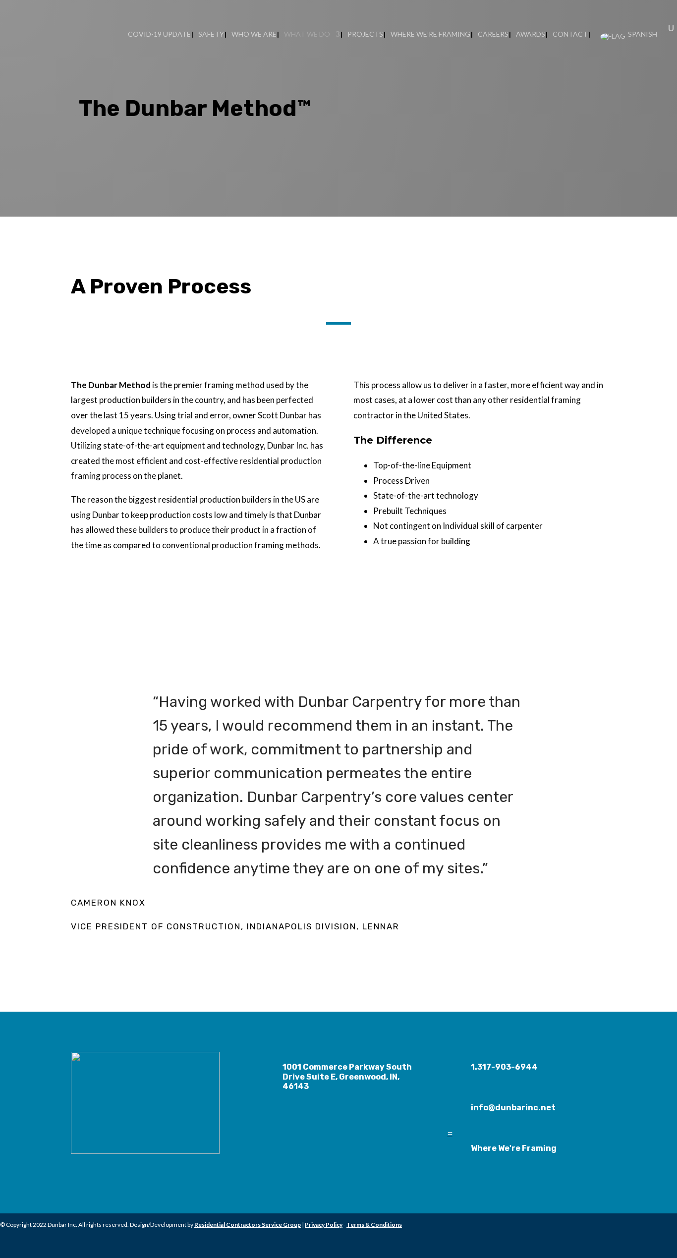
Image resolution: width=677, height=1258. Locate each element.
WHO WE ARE (254, 34)
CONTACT (570, 34)
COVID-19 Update (159, 34)
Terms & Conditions (374, 1224)
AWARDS (530, 34)
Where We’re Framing (430, 34)
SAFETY (211, 34)
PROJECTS (365, 34)
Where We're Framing (514, 1148)
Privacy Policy (323, 1224)
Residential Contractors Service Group (247, 1224)
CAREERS (493, 34)
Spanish (641, 34)
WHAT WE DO (307, 34)
